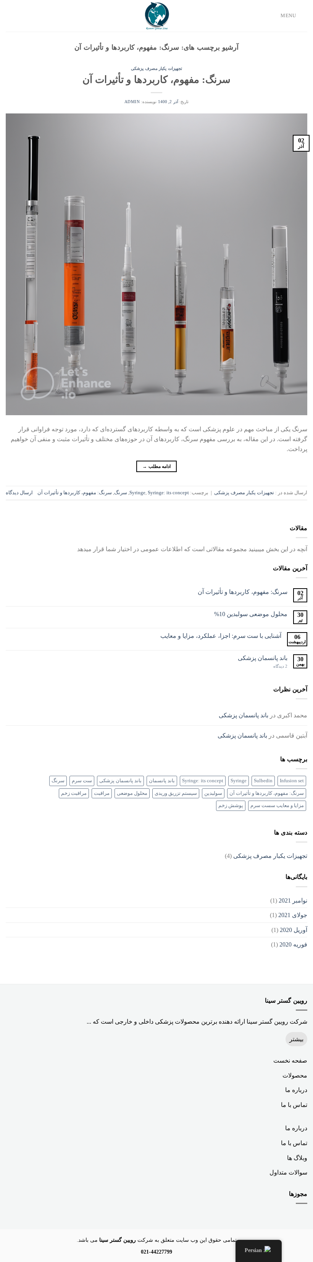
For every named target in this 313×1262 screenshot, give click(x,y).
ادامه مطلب (156, 466)
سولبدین (213, 793)
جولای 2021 (292, 915)
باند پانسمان (162, 780)
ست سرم (82, 780)
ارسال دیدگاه (19, 492)
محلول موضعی (132, 793)
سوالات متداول (288, 1172)
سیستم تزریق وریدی (176, 793)
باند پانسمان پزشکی (262, 658)
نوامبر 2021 (293, 900)
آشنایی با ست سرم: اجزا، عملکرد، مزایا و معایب (220, 636)
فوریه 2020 (293, 944)
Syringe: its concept (168, 492)
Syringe (137, 492)
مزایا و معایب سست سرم (277, 805)
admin (132, 101)
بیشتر (296, 1039)
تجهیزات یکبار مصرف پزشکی (156, 68)
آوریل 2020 (293, 930)
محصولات (294, 1075)
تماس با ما (294, 1105)
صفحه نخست (290, 1060)
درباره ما (296, 1090)
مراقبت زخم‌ (74, 793)
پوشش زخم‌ (230, 805)
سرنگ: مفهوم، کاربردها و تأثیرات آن (156, 79)
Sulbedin (263, 780)
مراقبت (102, 793)
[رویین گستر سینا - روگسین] (156, 16)
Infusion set (292, 780)
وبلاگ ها (297, 1158)
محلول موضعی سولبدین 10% (250, 614)
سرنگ (120, 492)
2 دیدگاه (280, 666)
